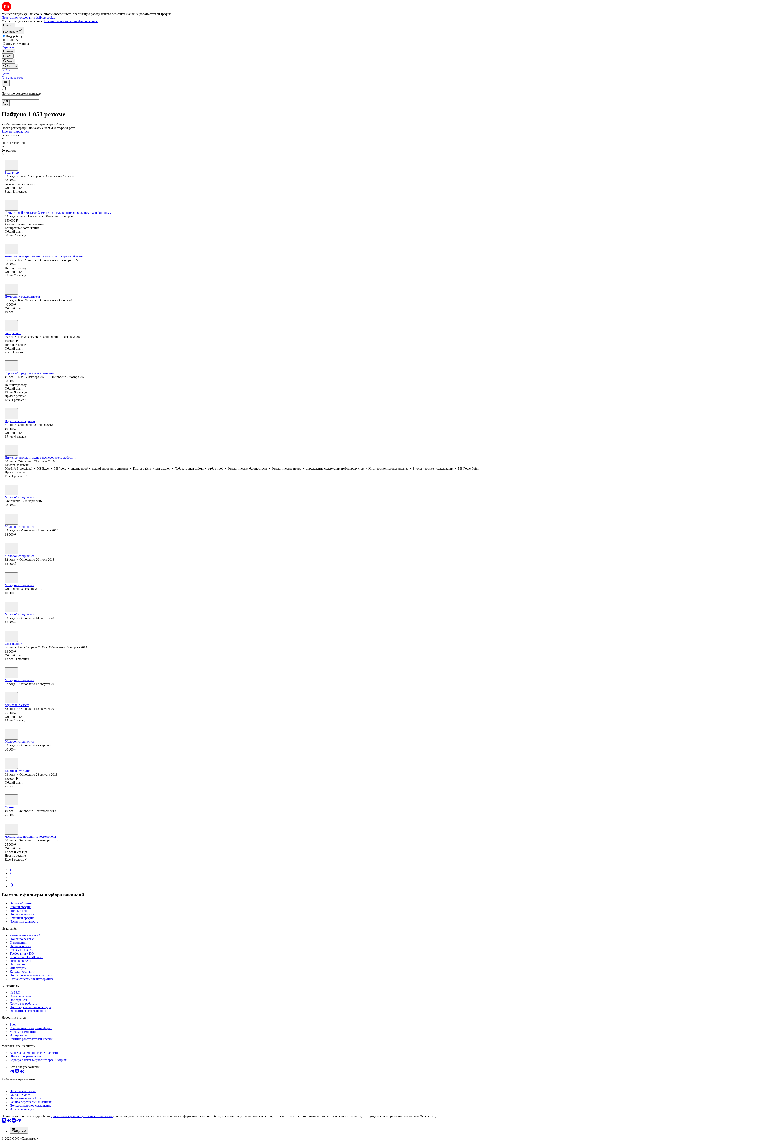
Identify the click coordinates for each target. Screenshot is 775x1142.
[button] (6, 70)
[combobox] (20, 97)
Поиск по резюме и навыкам (21, 93)
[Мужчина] (11, 205)
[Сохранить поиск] (6, 103)
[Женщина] (11, 165)
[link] (8, 61)
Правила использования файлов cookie (71, 21)
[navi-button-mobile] (6, 83)
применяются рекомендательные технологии (82, 1116)
